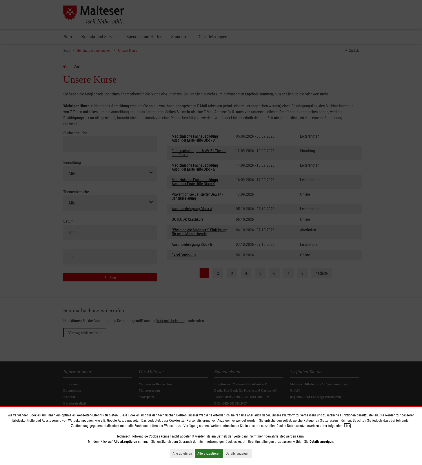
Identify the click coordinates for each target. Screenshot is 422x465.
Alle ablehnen (183, 453)
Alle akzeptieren (210, 453)
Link (347, 426)
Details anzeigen (239, 453)
